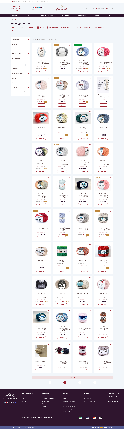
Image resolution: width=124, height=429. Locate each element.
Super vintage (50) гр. (103, 60)
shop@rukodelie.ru (114, 401)
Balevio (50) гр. (41, 260)
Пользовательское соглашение (29, 417)
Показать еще (72, 377)
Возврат (44, 406)
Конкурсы (24, 401)
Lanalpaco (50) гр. (103, 160)
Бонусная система (46, 396)
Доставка (44, 403)
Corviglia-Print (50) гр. (62, 127)
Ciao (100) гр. (103, 326)
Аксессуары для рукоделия (69, 409)
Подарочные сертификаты (48, 398)
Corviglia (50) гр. (82, 60)
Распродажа (21, 27)
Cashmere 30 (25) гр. (62, 60)
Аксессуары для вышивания (70, 403)
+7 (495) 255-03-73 (114, 398)
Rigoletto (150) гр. (103, 359)
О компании (24, 1)
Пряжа (64, 398)
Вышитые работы (81, 15)
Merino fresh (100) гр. (41, 60)
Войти (92, 8)
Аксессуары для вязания (69, 406)
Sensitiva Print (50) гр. (62, 326)
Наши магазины (87, 398)
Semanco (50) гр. (82, 260)
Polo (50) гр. (62, 193)
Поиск (86, 8)
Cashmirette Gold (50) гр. (83, 94)
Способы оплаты (46, 401)
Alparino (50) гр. (41, 94)
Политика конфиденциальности (45, 417)
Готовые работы (67, 411)
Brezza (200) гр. (62, 260)
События (24, 403)
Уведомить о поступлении (41, 370)
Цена (55, 39)
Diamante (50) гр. (41, 193)
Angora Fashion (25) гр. (83, 193)
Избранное (101, 8)
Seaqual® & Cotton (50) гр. (82, 293)
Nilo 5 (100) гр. (83, 326)
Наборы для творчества (46, 15)
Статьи (37, 1)
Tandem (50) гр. (62, 94)
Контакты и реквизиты (89, 401)
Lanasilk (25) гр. (103, 260)
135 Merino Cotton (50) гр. (41, 326)
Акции (110, 15)
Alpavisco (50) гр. (62, 160)
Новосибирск (16, 1)
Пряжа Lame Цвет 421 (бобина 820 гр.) (41, 359)
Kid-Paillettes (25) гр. (62, 359)
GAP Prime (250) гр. (62, 227)
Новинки (97, 15)
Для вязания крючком (53, 27)
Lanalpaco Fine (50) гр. (82, 227)
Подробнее (41, 71)
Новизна (51, 39)
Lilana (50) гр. (83, 127)
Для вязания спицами (65, 27)
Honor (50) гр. (62, 293)
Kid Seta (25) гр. (82, 160)
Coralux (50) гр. (103, 227)
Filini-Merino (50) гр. (103, 193)
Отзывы (49, 1)
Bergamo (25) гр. (41, 293)
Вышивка (14, 15)
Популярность (42, 39)
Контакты (31, 1)
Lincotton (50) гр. (82, 359)
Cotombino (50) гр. (103, 127)
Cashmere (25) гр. (41, 227)
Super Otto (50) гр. (103, 293)
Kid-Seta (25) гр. (41, 127)
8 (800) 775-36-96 (114, 396)
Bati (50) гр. (41, 160)
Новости (43, 1)
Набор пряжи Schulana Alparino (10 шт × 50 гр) (103, 95)
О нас (85, 396)
